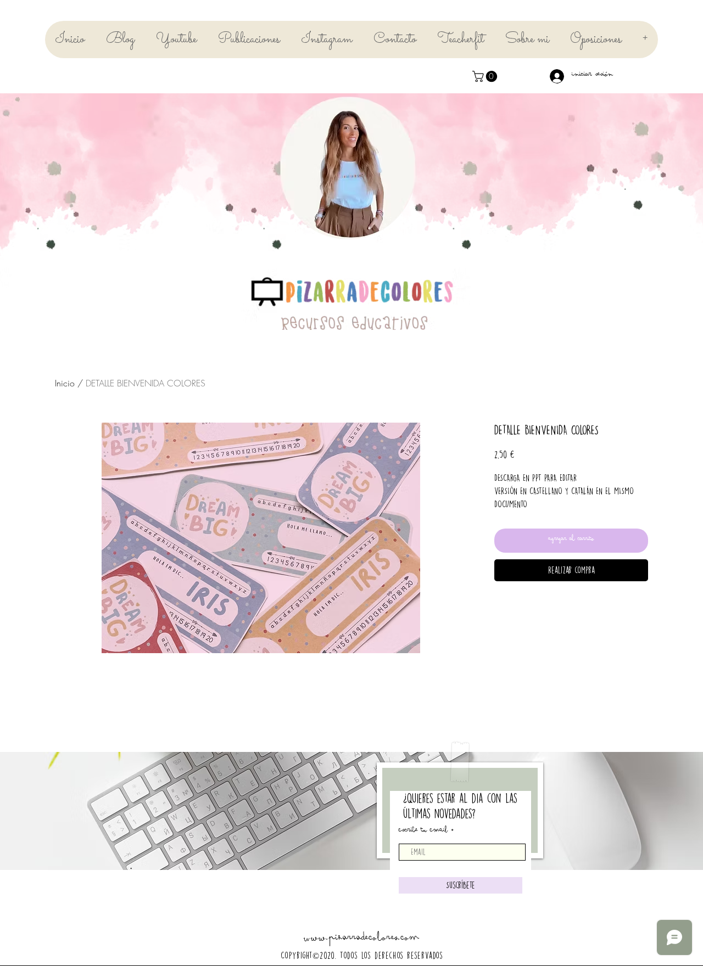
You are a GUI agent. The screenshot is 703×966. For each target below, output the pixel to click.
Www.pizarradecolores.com (362, 940)
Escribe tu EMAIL (423, 831)
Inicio (65, 383)
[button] (486, 76)
